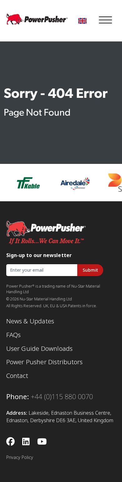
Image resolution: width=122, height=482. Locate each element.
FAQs (13, 335)
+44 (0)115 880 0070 (62, 397)
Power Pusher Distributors (44, 362)
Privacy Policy (19, 457)
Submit (90, 270)
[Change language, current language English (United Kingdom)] (82, 20)
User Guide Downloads (39, 348)
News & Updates (30, 321)
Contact (17, 375)
